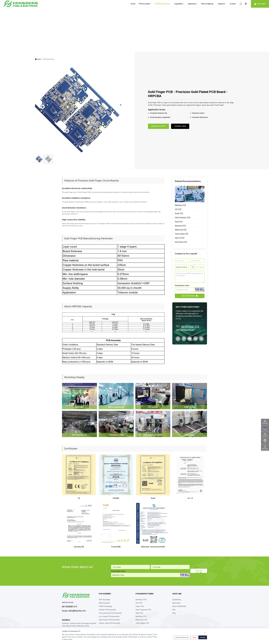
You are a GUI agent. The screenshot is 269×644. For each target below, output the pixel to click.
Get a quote (261, 4)
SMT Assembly (104, 600)
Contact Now (180, 126)
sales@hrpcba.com (187, 330)
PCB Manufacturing (48, 59)
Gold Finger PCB (181, 242)
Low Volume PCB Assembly (109, 616)
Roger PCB (179, 213)
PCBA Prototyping (105, 606)
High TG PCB (179, 238)
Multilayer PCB (180, 205)
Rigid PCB (178, 222)
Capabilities (176, 600)
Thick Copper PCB (181, 234)
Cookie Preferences (182, 637)
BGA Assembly (104, 603)
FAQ (173, 610)
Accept (202, 637)
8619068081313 (190, 326)
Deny (194, 637)
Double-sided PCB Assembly (109, 623)
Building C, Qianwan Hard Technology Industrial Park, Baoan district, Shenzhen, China (79, 624)
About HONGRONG (179, 606)
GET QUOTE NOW (188, 296)
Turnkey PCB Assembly (107, 610)
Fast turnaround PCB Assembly (110, 613)
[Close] (204, 632)
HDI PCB (178, 209)
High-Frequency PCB (182, 217)
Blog (174, 613)
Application (176, 603)
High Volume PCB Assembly (109, 620)
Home (133, 4)
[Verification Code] (199, 290)
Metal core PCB (180, 230)
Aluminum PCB (180, 226)
